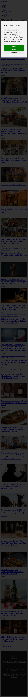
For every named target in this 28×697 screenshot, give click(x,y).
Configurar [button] (14, 52)
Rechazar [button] (14, 49)
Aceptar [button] (14, 46)
